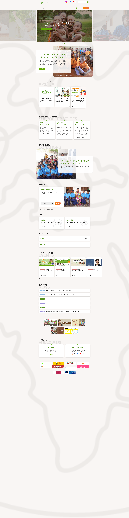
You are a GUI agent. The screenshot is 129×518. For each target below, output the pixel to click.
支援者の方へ (77, 3)
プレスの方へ (72, 3)
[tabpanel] (64, 25)
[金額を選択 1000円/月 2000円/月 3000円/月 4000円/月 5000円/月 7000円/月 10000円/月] (47, 203)
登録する (51, 354)
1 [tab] (62, 43)
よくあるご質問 (82, 3)
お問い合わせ (87, 3)
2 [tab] (64, 43)
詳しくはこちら (43, 196)
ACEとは (44, 28)
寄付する (86, 8)
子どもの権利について (102, 28)
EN (64, 1)
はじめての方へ (66, 3)
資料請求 (79, 8)
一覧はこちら (41, 314)
